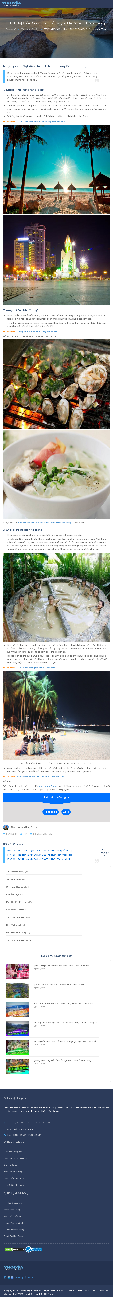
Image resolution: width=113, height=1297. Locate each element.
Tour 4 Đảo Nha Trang (14, 1185)
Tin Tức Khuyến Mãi (13, 1203)
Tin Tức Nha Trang (17, 871)
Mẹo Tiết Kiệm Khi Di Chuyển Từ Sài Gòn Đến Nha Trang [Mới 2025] (39, 850)
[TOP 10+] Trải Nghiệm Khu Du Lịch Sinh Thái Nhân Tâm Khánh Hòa (39, 854)
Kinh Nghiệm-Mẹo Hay (19, 902)
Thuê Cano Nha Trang (14, 1229)
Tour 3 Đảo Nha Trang (14, 1178)
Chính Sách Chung (12, 1209)
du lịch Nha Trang (48, 786)
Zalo (66, 811)
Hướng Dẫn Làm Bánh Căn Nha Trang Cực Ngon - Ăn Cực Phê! (65, 1041)
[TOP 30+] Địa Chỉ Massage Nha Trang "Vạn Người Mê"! (62, 965)
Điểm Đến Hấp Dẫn (17, 887)
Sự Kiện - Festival (16, 879)
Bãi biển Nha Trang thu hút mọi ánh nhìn (35, 668)
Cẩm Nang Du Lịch (29, 29)
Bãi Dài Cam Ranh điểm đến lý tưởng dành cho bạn (40, 121)
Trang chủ (11, 29)
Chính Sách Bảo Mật (13, 1216)
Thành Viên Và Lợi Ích (13, 1223)
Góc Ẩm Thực (14, 894)
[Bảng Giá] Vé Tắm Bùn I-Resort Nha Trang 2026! (59, 984)
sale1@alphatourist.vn (23, 1129)
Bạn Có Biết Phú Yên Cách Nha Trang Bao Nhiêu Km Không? (64, 1003)
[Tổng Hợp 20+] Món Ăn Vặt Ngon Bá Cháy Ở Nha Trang (62, 1060)
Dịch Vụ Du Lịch (15, 925)
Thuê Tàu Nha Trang (13, 1236)
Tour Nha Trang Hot (18, 917)
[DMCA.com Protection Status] (14, 1249)
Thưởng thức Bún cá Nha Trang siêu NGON (36, 331)
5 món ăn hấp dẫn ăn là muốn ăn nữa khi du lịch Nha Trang (44, 522)
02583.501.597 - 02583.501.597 (27, 1135)
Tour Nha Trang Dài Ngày (20, 940)
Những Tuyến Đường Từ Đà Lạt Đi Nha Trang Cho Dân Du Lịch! (65, 1022)
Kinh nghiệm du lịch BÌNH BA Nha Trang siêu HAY (40, 776)
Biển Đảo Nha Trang (18, 932)
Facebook (50, 811)
